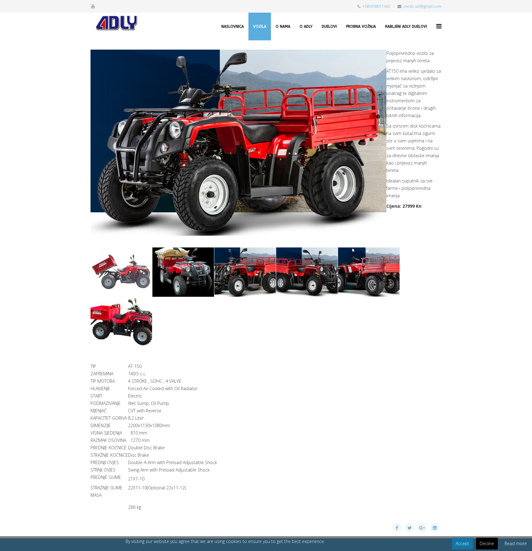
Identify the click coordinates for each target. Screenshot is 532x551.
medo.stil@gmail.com (422, 6)
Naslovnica (232, 26)
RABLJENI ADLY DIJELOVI (406, 26)
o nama (283, 26)
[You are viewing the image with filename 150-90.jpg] (121, 272)
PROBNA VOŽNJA (361, 26)
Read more (516, 543)
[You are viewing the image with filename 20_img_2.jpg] (245, 272)
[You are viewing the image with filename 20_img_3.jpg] (307, 272)
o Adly (306, 26)
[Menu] (438, 26)
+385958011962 (376, 6)
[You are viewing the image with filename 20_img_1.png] (183, 272)
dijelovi (329, 26)
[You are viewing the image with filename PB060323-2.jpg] (121, 321)
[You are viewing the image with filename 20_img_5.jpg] (369, 272)
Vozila (259, 26)
